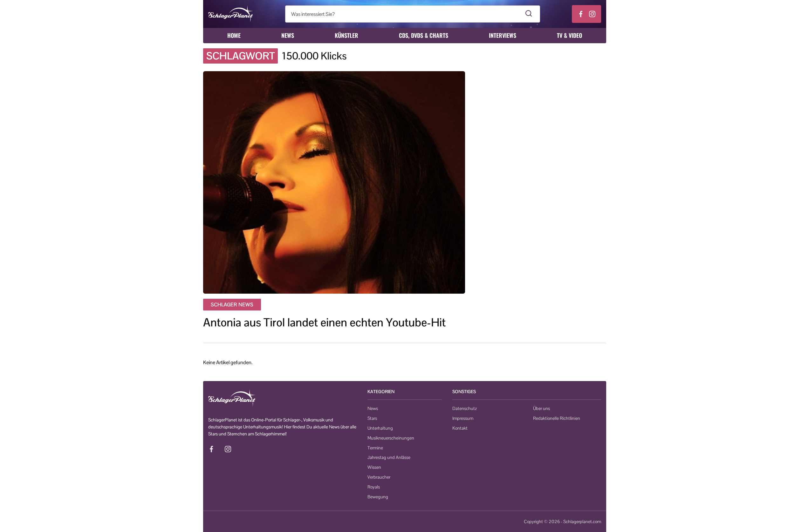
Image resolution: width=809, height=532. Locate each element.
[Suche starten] (529, 14)
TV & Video (569, 35)
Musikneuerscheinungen (390, 438)
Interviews (502, 35)
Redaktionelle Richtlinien (556, 418)
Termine (375, 448)
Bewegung (377, 497)
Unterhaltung (380, 428)
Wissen (374, 467)
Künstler (346, 35)
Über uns (541, 408)
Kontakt (460, 428)
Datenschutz (464, 408)
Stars (372, 418)
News (287, 35)
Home (234, 35)
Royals (373, 487)
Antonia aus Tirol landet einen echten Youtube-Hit (324, 322)
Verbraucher (378, 477)
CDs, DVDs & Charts (423, 35)
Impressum (462, 418)
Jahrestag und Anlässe (388, 457)
